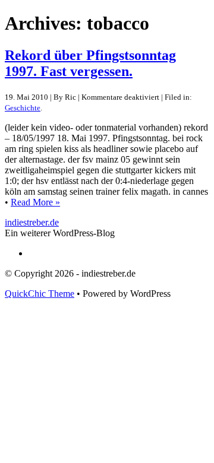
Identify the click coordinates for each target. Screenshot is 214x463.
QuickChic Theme (39, 293)
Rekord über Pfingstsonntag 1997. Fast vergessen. (90, 63)
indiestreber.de (32, 222)
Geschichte (22, 107)
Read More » (35, 202)
